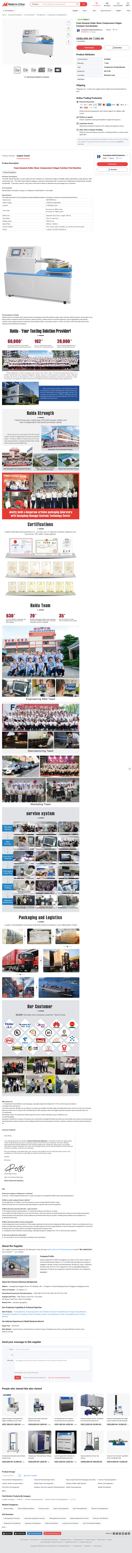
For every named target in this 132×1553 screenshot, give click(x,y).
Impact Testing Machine (61, 1508)
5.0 (105, 158)
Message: (10, 1360)
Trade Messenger (34, 1533)
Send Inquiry (89, 48)
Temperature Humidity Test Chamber (14, 1314)
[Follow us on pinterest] (126, 1533)
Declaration (87, 1546)
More (4, 1527)
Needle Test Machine (104, 1487)
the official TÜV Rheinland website (62, 1249)
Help (94, 11)
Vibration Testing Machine (99, 1508)
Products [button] (35, 4)
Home (4, 15)
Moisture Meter (8, 1508)
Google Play (20, 1533)
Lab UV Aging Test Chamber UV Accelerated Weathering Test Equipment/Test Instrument (64, 1458)
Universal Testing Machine (59, 1312)
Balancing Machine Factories (79, 1518)
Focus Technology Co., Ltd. (51, 1546)
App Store (7, 1533)
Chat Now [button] (118, 48)
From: (11, 1349)
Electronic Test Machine (100, 1518)
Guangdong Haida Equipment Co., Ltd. (92, 30)
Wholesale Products (66, 1539)
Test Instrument (29, 15)
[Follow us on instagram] (120, 1533)
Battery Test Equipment (105, 1483)
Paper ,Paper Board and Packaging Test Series (80, 1480)
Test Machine (41, 15)
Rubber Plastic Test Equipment (44, 1483)
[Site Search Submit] (83, 4)
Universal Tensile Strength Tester (44, 1480)
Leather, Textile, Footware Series (12, 1483)
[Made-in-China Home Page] (13, 4)
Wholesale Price (78, 1539)
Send (17, 1378)
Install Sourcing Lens (53, 1533)
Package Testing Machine (77, 1312)
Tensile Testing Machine (68, 1314)
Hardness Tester (44, 1508)
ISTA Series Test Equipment (10, 1487)
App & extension (106, 11)
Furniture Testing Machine (50, 1314)
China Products (34, 1539)
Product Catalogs (31, 1475)
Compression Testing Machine (57, 15)
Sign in (128, 5)
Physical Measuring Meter (26, 1508)
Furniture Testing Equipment (107, 1480)
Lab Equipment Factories (12, 1518)
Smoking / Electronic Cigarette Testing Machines (49, 1487)
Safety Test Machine (51, 1523)
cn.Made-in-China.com (85, 1542)
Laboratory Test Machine (70, 1523)
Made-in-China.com (57, 1542)
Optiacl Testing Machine (73, 1487)
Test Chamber (44, 1312)
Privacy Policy (97, 1546)
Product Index (101, 1539)
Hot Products (24, 1539)
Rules (128, 11)
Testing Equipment (32, 1312)
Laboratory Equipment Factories (34, 1518)
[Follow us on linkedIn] (129, 1533)
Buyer (85, 11)
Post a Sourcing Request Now (59, 1378)
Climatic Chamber (34, 1314)
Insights (109, 1539)
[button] (77, 4)
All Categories (9, 11)
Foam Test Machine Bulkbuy (92, 1523)
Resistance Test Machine (33, 1523)
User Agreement (77, 1546)
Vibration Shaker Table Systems (76, 1483)
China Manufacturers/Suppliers (49, 1539)
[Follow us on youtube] (123, 1533)
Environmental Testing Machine (12, 1480)
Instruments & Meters (15, 15)
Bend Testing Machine (80, 1508)
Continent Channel (90, 1539)
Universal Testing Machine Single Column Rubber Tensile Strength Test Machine (117, 1421)
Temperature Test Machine (12, 1523)
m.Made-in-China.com (71, 1542)
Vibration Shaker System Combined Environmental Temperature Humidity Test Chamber (92, 1421)
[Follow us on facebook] (114, 1533)
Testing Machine (19, 1312)
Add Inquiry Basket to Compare (38, 77)
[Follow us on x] (117, 1533)
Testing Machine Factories (57, 1518)
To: (12, 1355)
